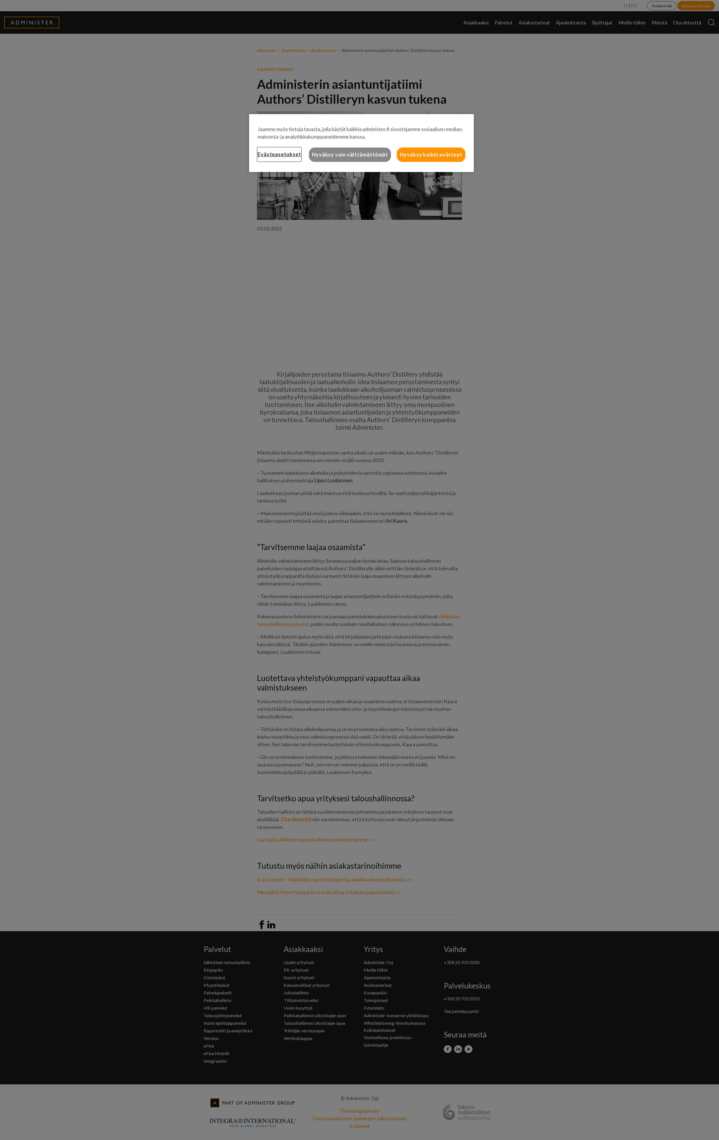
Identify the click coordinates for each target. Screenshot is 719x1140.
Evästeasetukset (279, 154)
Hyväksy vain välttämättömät (350, 154)
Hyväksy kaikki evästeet (431, 154)
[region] (361, 143)
